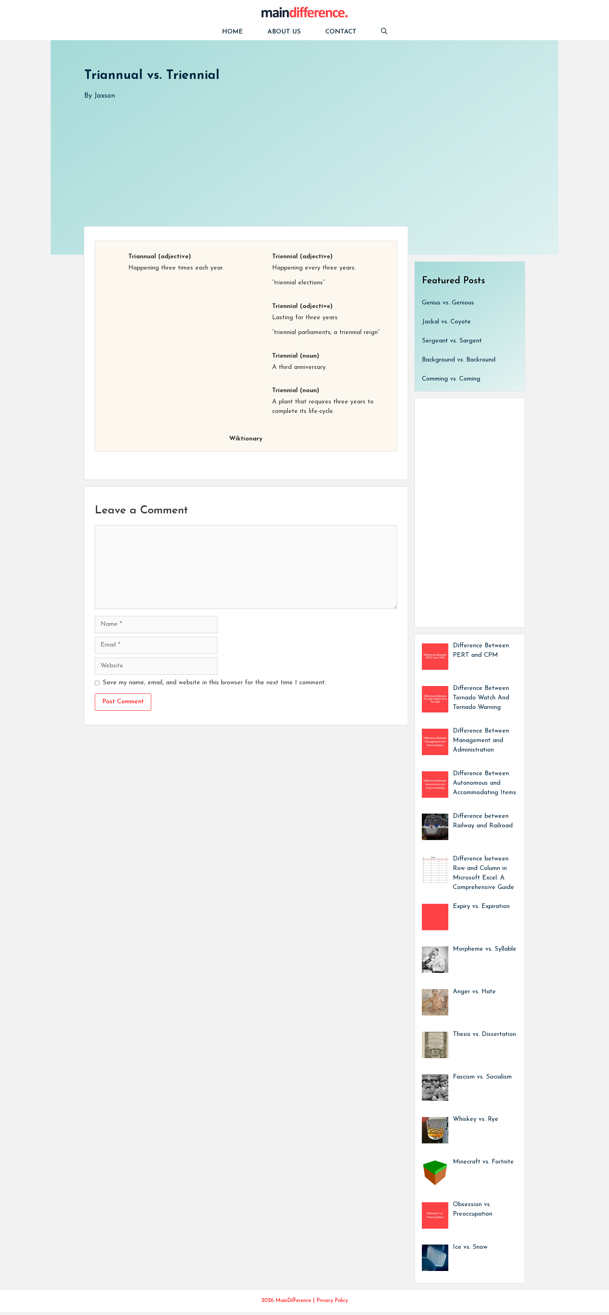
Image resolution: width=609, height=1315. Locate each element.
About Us (284, 32)
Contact (340, 32)
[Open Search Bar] (384, 32)
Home (232, 32)
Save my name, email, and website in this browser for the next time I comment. (214, 683)
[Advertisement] (295, 156)
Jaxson (104, 95)
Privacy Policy (332, 1300)
